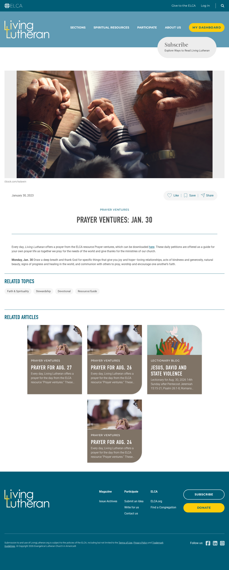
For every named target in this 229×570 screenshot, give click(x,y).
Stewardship (43, 291)
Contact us (131, 513)
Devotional (64, 291)
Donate (204, 507)
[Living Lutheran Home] (26, 29)
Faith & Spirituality (18, 291)
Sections (78, 27)
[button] (222, 6)
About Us (173, 27)
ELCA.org (156, 501)
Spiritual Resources (111, 27)
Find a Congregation (163, 507)
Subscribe (204, 494)
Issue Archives (108, 501)
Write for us (131, 507)
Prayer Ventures (114, 209)
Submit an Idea (133, 501)
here (151, 247)
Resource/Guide (87, 291)
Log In (205, 5)
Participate (147, 27)
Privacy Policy (140, 542)
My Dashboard (207, 27)
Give (184, 5)
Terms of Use (125, 542)
